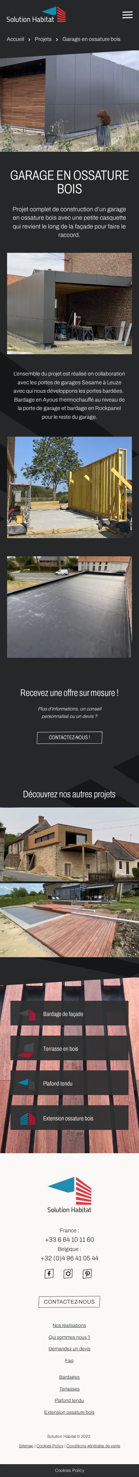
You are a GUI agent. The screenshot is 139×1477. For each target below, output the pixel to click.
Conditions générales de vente (93, 1446)
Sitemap (26, 1446)
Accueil (15, 39)
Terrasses (69, 1388)
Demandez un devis (69, 1348)
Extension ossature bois (69, 1412)
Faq (69, 1360)
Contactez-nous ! (69, 737)
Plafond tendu (69, 1400)
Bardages (69, 1377)
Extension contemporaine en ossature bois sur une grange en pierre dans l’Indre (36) (69, 851)
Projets (43, 39)
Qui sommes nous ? (69, 1337)
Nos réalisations (69, 1325)
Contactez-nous (69, 1302)
